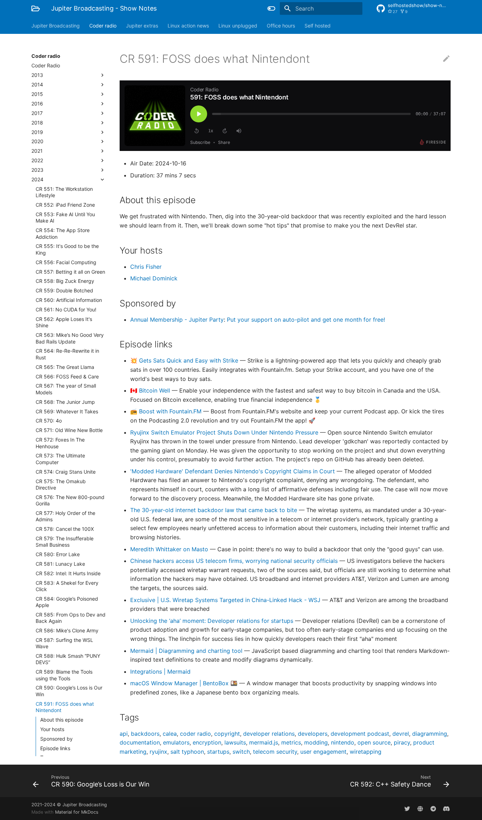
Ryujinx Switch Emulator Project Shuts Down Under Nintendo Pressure (225, 432)
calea (170, 733)
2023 (37, 170)
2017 (37, 113)
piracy (402, 742)
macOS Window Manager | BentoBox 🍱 (184, 683)
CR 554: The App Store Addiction (63, 233)
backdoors (145, 733)
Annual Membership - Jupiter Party (177, 319)
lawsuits (235, 742)
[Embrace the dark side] (271, 8)
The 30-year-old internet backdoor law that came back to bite (214, 510)
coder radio (195, 733)
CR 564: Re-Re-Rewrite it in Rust (67, 354)
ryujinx (158, 751)
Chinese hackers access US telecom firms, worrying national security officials (234, 560)
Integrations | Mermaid (160, 671)
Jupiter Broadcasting (55, 26)
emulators (176, 742)
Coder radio (102, 26)
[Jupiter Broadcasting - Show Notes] (36, 8)
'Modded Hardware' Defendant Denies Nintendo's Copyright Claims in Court (233, 471)
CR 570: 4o (49, 421)
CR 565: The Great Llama (65, 367)
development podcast (360, 733)
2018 (37, 123)
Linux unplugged (237, 26)
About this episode (61, 720)
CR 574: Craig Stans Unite (66, 472)
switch (241, 751)
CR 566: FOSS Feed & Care (67, 376)
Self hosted (318, 26)
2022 (37, 160)
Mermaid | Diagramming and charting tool (187, 650)
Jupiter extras (142, 26)
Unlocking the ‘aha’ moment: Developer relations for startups (212, 620)
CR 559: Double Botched (64, 290)
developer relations (269, 733)
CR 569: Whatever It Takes (67, 411)
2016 (37, 104)
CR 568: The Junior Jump (65, 402)
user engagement (323, 751)
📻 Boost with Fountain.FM (166, 411)
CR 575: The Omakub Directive (61, 484)
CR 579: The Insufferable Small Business (65, 541)
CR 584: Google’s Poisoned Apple (67, 602)
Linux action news (188, 26)
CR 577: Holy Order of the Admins (65, 516)
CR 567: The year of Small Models (66, 389)
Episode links (55, 748)
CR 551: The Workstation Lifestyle (64, 192)
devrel (400, 733)
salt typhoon (187, 751)
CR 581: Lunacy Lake (60, 564)
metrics (291, 742)
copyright (227, 733)
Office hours (281, 26)
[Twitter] (407, 808)
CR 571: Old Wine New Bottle (69, 430)
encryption (207, 742)
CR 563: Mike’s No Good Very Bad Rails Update (70, 338)
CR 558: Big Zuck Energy (65, 281)
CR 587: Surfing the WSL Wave (64, 643)
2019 (37, 132)
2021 (37, 151)
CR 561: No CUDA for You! (66, 309)
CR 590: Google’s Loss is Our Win (69, 691)
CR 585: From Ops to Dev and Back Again (71, 618)
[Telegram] (433, 808)
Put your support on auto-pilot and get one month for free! (306, 319)
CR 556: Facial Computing (66, 262)
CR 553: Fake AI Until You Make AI (65, 217)
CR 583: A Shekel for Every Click (67, 586)
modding (316, 742)
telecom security (275, 751)
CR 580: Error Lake (58, 554)
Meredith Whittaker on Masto (170, 549)
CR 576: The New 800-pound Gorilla (70, 500)
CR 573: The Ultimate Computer (60, 458)
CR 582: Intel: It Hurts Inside (68, 573)
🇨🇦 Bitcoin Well (151, 390)
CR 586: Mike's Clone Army (67, 630)
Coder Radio (45, 65)
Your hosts (52, 729)
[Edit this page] (446, 58)
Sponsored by (56, 739)
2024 (37, 179)
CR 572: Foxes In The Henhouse (60, 443)
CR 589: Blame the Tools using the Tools (64, 675)
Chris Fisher (146, 266)
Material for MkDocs (76, 812)
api (124, 733)
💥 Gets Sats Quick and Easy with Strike (185, 360)
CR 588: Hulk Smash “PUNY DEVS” (68, 659)
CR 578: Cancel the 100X (65, 529)
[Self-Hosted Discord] (446, 808)
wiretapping (365, 751)
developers (312, 733)
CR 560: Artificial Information (69, 300)
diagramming (429, 733)
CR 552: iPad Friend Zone (65, 205)
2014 (37, 84)
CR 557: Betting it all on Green (70, 272)
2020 (37, 141)
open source (374, 742)
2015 (37, 94)
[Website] (420, 808)
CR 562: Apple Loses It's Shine (64, 322)
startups (218, 751)
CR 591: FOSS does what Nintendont (65, 707)
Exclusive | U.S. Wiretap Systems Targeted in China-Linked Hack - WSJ (226, 599)
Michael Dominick (153, 278)
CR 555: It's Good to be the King (67, 249)
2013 (37, 75)
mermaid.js (263, 742)
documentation (140, 742)
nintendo (342, 742)
